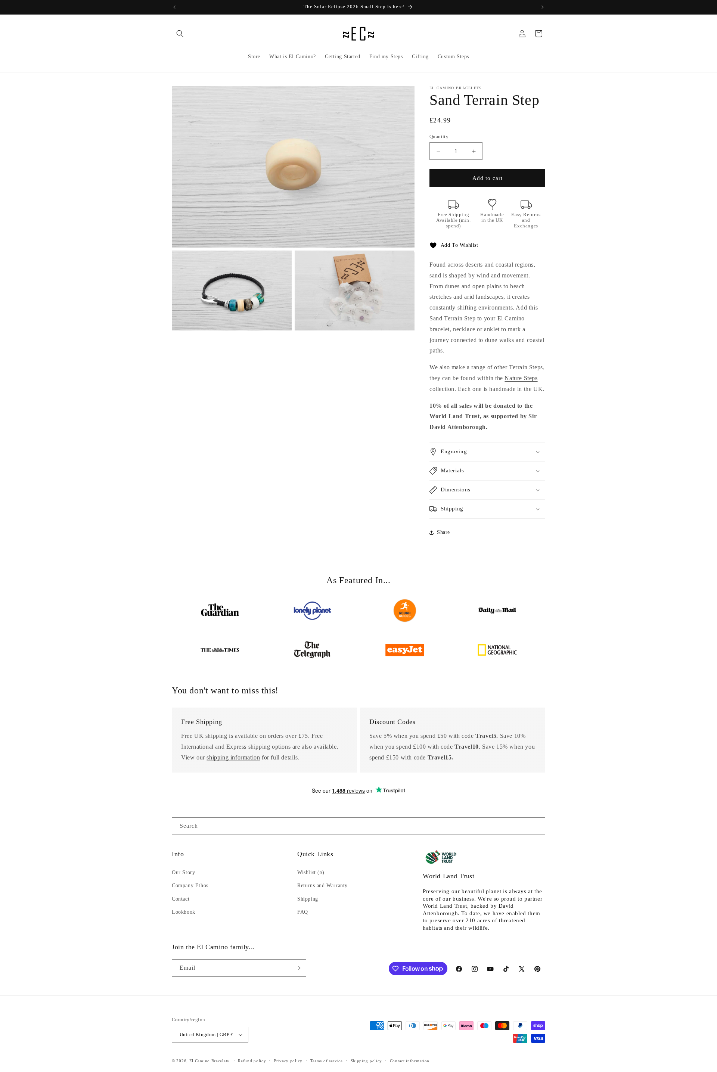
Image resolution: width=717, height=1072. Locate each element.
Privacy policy (288, 1061)
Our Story (183, 872)
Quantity (438, 136)
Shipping (307, 899)
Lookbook (183, 912)
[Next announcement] (542, 7)
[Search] (536, 826)
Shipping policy (366, 1061)
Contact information (409, 1061)
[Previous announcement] (174, 7)
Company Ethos (190, 885)
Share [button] (443, 532)
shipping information (233, 757)
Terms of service (326, 1061)
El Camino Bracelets (209, 1061)
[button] (180, 33)
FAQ (302, 912)
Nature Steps (521, 378)
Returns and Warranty (322, 885)
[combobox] (358, 826)
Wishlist (310, 872)
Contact (180, 899)
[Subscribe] (297, 968)
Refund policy (252, 1061)
